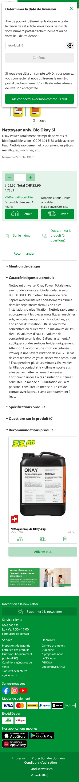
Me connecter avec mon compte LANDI (39, 99)
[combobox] (36, 45)
